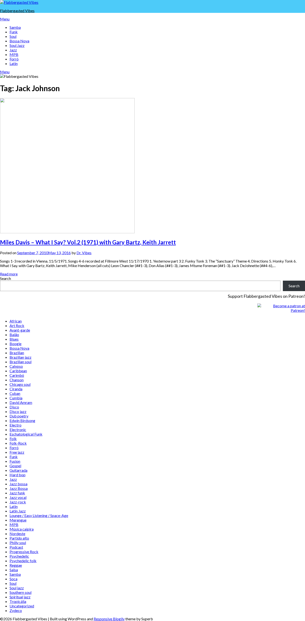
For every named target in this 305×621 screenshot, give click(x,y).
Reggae (16, 565)
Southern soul (20, 592)
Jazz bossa (18, 484)
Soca (13, 578)
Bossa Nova (19, 41)
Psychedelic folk (23, 560)
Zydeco (16, 610)
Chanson (17, 380)
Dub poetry (19, 416)
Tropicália (18, 601)
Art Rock (17, 325)
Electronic (18, 429)
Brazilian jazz (20, 357)
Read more (9, 274)
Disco (14, 407)
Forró (14, 59)
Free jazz (17, 452)
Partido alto (19, 538)
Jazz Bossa (19, 488)
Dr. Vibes (84, 252)
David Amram (21, 402)
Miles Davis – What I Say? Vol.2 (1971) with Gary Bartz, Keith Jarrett (88, 242)
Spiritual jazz (20, 597)
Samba (15, 27)
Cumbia (16, 398)
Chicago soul (20, 384)
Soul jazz (17, 588)
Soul (13, 36)
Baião (14, 334)
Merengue (18, 520)
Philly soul (18, 542)
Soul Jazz (17, 45)
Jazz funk (17, 493)
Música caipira (22, 529)
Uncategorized (22, 606)
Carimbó (17, 375)
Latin (14, 63)
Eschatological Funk (26, 434)
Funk (14, 32)
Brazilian (17, 352)
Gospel (15, 465)
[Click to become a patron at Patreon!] (281, 310)
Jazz (13, 50)
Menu (5, 19)
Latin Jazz (18, 511)
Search (5, 278)
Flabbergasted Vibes (17, 10)
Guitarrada (18, 470)
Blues (14, 339)
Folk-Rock (18, 443)
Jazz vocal (18, 497)
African (16, 321)
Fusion (15, 461)
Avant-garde (20, 330)
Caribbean (18, 370)
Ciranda (16, 389)
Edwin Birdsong (22, 420)
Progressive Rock (24, 551)
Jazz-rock (18, 502)
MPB (14, 54)
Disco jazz (18, 411)
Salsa (14, 569)
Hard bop (17, 474)
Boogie (15, 343)
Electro (15, 425)
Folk (13, 438)
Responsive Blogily (109, 618)
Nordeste (17, 533)
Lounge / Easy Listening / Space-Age (39, 515)
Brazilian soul (20, 361)
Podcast (16, 547)
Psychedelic (19, 556)
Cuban (15, 393)
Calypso (16, 366)
